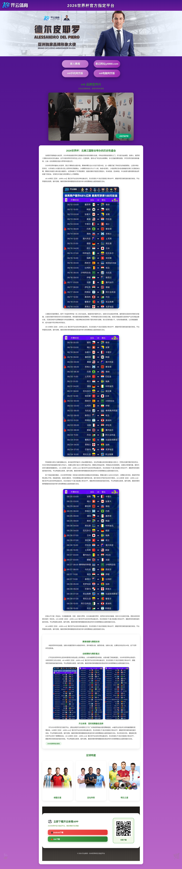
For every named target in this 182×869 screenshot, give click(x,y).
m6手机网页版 (75, 73)
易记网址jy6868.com (106, 63)
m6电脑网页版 (107, 73)
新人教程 (75, 63)
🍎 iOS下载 (55, 839)
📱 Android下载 (57, 832)
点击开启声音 (123, 136)
